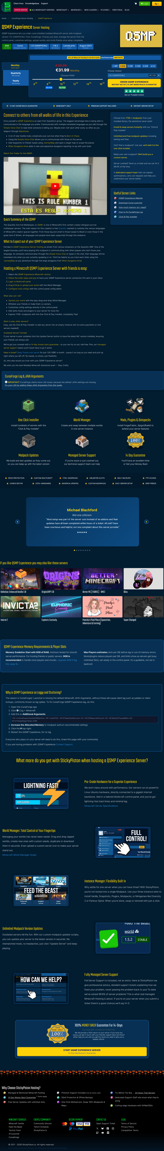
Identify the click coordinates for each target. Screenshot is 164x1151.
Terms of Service (128, 1123)
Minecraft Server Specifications (101, 806)
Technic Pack (15, 1130)
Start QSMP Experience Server (81, 1051)
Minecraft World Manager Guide (19, 855)
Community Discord (43, 1123)
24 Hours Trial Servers (145, 1093)
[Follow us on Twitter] (97, 1128)
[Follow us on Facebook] (108, 1128)
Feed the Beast (15, 1127)
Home (4, 18)
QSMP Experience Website (131, 198)
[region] (82, 522)
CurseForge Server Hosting (22, 18)
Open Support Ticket (105, 1123)
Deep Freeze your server (28, 352)
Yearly (16, 81)
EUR (122, 66)
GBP (115, 66)
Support (44, 3)
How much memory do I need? (132, 207)
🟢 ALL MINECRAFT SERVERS (41, 10)
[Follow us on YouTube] (103, 1132)
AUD (145, 66)
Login (145, 3)
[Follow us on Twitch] (97, 1132)
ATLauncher (14, 1134)
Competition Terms (129, 1130)
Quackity (63, 228)
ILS (153, 66)
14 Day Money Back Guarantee (22, 1097)
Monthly (15, 66)
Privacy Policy (127, 1127)
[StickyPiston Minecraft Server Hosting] (6, 7)
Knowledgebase (32, 3)
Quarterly (16, 74)
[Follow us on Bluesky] (102, 1128)
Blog (127, 10)
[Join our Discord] (108, 1132)
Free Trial (117, 10)
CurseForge (14, 1137)
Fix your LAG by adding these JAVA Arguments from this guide (33, 385)
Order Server (20, 10)
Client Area (18, 3)
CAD (137, 66)
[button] (157, 4)
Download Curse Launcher (130, 203)
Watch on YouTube (55, 186)
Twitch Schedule (41, 1127)
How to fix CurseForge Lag (131, 212)
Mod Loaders (90, 10)
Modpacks (76, 10)
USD (130, 66)
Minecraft (62, 10)
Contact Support (64, 744)
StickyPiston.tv (40, 1130)
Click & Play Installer (128, 216)
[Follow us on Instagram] (113, 1128)
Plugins (105, 10)
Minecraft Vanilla (16, 1123)
